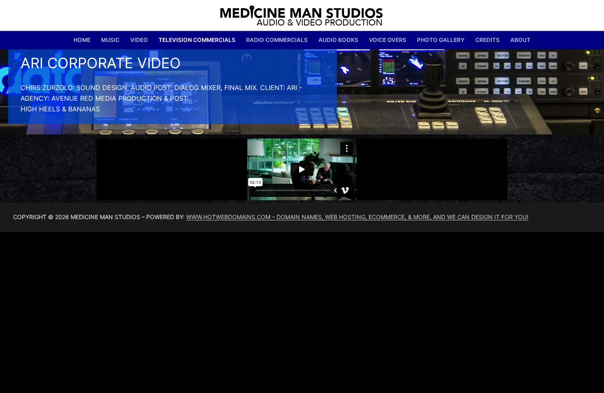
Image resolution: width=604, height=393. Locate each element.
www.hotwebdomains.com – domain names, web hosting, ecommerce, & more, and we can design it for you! (357, 216)
